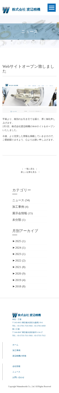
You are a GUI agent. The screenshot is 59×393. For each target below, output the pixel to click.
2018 (20, 286)
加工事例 (18, 206)
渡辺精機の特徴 (19, 356)
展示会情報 (19, 213)
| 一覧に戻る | (29, 169)
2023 (20, 254)
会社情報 (16, 366)
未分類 (16, 219)
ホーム (15, 345)
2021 (20, 267)
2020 (20, 273)
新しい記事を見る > (30, 172)
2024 (20, 247)
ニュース (18, 200)
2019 (20, 280)
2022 (20, 260)
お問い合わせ (18, 377)
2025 (20, 241)
